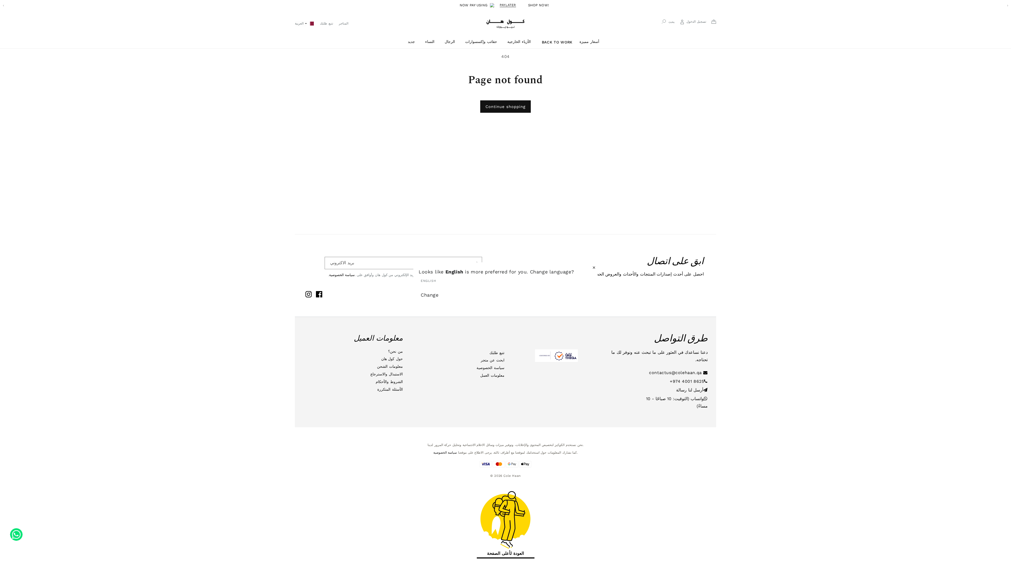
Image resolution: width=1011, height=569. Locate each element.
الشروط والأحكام (389, 382)
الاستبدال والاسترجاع (386, 374)
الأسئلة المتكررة (390, 389)
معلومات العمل (492, 375)
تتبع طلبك (496, 353)
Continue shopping (505, 106)
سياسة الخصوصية (342, 275)
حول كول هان (392, 359)
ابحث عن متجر (492, 360)
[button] (413, 42)
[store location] (311, 23)
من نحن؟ (395, 351)
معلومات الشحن (390, 366)
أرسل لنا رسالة (689, 390)
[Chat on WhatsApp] (16, 532)
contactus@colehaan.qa (676, 372)
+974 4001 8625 (687, 381)
